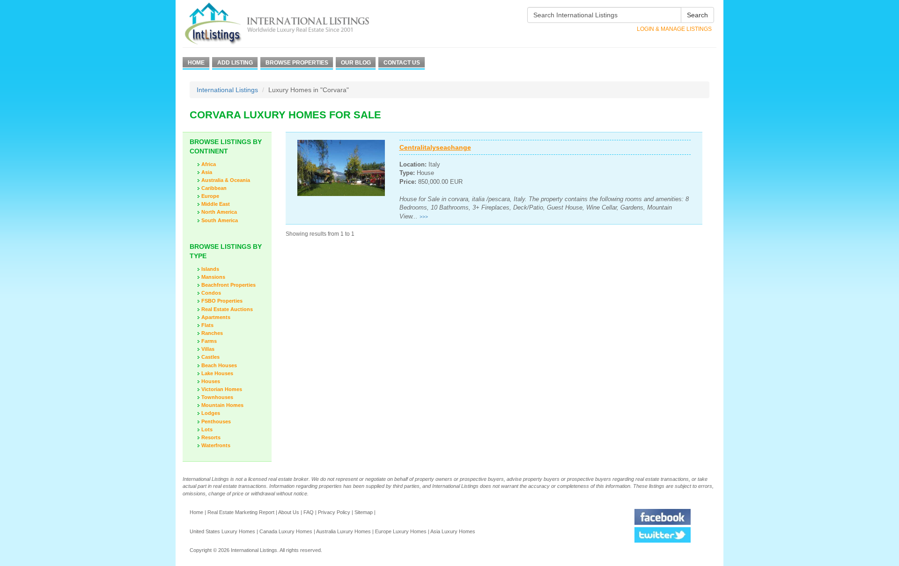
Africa (208, 164)
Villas (207, 349)
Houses (210, 381)
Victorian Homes (221, 389)
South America (219, 220)
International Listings (227, 90)
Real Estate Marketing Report (240, 512)
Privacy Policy (334, 512)
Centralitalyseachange (435, 147)
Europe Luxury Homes (401, 531)
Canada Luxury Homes (285, 531)
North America (219, 212)
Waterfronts (215, 445)
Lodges (210, 413)
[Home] (294, 23)
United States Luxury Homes (222, 531)
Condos (211, 293)
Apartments (215, 317)
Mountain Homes (222, 405)
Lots (207, 429)
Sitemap (363, 512)
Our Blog (356, 62)
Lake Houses (217, 373)
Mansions (213, 277)
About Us (288, 512)
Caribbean (214, 188)
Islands (210, 269)
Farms (209, 341)
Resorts (211, 437)
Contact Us (401, 62)
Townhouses (217, 397)
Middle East (215, 204)
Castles (210, 357)
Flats (207, 325)
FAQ (308, 512)
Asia (206, 172)
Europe (210, 196)
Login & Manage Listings (674, 29)
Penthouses (216, 421)
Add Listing (235, 62)
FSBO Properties (222, 301)
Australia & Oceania (225, 180)
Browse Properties (296, 62)
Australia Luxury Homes (343, 531)
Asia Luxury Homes (452, 531)
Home (196, 62)
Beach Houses (219, 365)
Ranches (212, 333)
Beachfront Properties (228, 285)
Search (697, 15)
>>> (424, 216)
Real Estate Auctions (227, 309)
